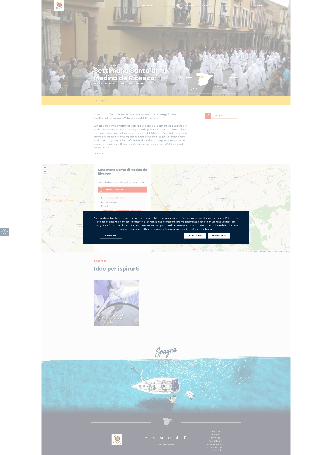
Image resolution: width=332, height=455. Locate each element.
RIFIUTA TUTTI (195, 236)
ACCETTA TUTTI (219, 236)
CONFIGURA (110, 236)
